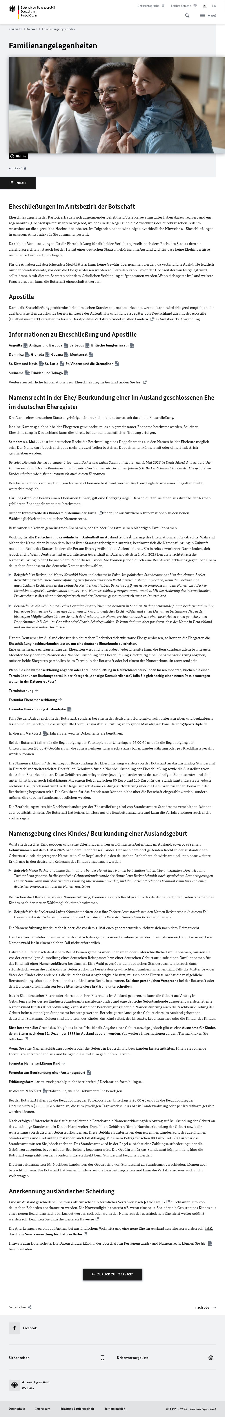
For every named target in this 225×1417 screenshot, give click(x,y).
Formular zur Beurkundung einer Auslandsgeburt (47, 1072)
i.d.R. (209, 1228)
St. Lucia (51, 363)
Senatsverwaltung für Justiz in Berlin (53, 1234)
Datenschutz (17, 1409)
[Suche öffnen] (186, 13)
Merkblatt (33, 733)
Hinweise (87, 1219)
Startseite (15, 29)
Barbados (76, 345)
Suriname (16, 373)
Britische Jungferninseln (110, 345)
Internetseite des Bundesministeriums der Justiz (59, 513)
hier (139, 382)
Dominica (16, 354)
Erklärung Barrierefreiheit (77, 1409)
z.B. (142, 468)
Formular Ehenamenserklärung (33, 700)
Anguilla (15, 345)
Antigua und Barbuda (45, 345)
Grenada (37, 354)
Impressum (42, 1409)
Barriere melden (114, 1409)
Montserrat (78, 354)
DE (205, 6)
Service (32, 29)
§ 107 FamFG (154, 1202)
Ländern (142, 319)
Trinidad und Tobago (47, 373)
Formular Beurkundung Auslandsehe (37, 709)
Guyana (57, 354)
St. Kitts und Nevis (23, 363)
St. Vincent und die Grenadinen (89, 363)
